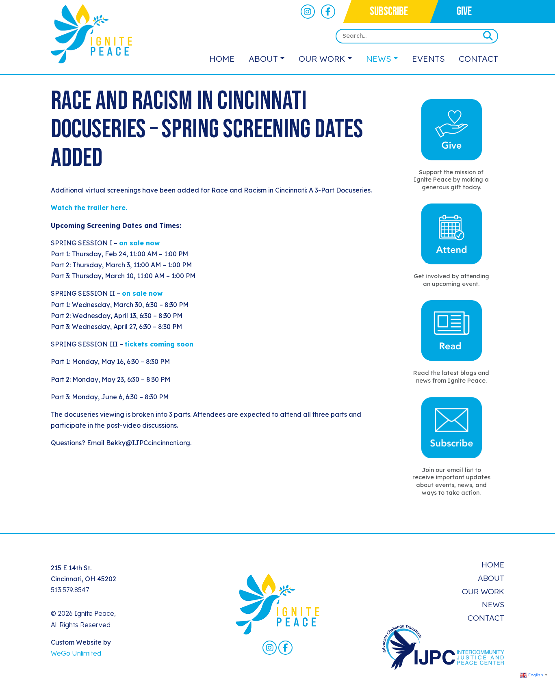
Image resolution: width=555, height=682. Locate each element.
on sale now (139, 243)
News (378, 58)
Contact (478, 58)
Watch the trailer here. (89, 208)
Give (464, 11)
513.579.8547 (70, 590)
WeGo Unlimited (76, 653)
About (263, 58)
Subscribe (389, 11)
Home (222, 58)
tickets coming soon (159, 344)
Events (428, 58)
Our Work (322, 58)
